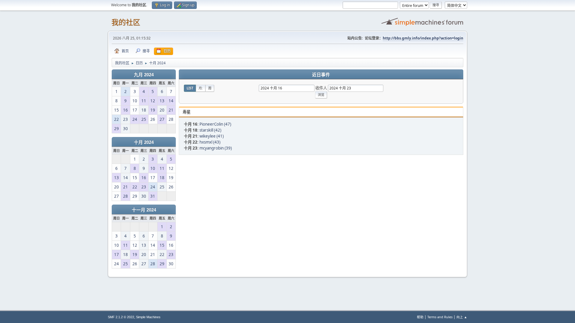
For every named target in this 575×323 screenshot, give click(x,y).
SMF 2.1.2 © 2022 (121, 317)
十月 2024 (144, 142)
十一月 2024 (144, 210)
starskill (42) (210, 130)
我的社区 (125, 22)
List (190, 88)
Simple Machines (148, 317)
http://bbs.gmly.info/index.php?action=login (423, 38)
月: (201, 88)
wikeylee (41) (211, 136)
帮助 (420, 317)
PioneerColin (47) (215, 124)
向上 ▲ (461, 317)
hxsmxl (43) (209, 142)
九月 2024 (144, 74)
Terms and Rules (440, 317)
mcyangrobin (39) (215, 148)
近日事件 (321, 74)
